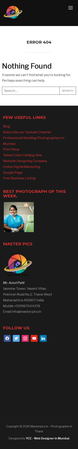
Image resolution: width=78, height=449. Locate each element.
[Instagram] (25, 338)
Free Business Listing (19, 178)
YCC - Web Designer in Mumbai (47, 438)
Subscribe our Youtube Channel (27, 132)
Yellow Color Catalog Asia (22, 155)
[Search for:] (39, 91)
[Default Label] (34, 338)
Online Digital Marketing (21, 167)
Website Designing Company (25, 161)
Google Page (13, 172)
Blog (6, 126)
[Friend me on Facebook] (7, 338)
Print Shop (11, 149)
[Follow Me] (16, 338)
